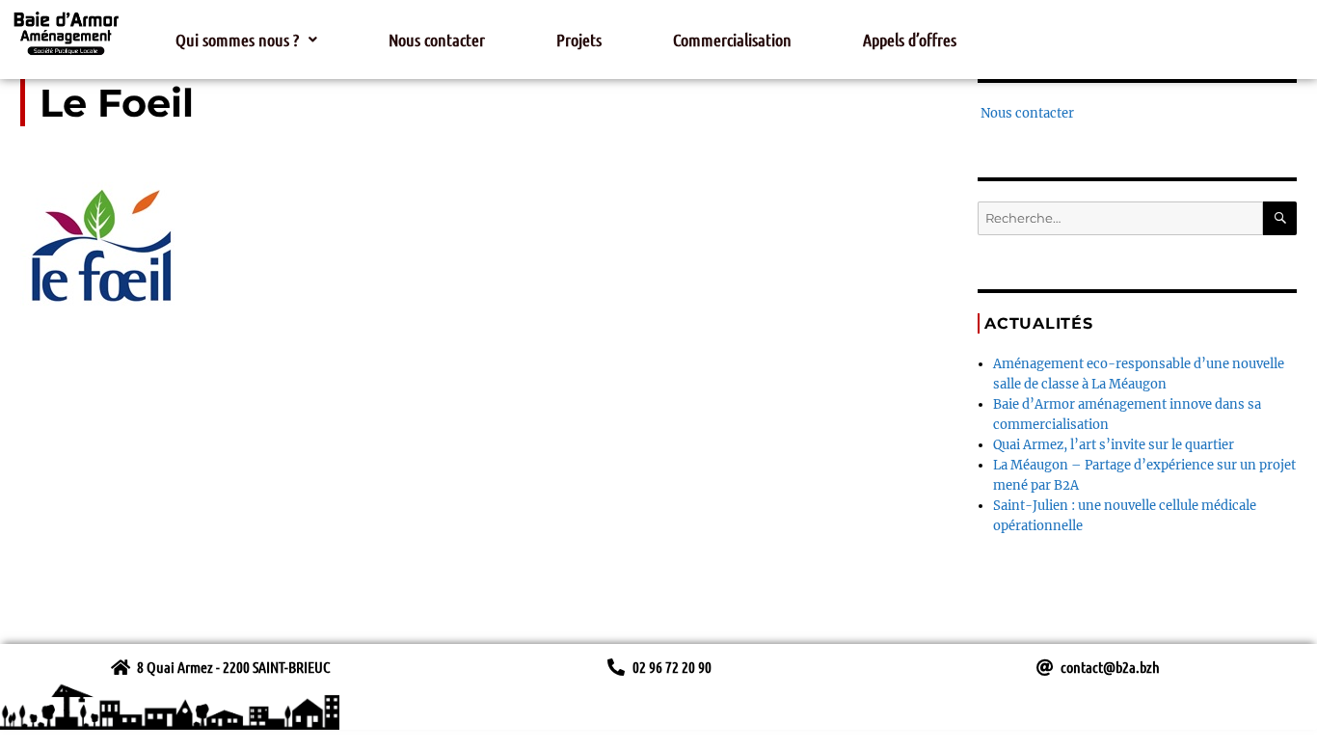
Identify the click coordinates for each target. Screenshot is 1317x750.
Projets (579, 39)
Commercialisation (732, 39)
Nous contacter (437, 39)
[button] (246, 39)
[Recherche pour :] (1120, 218)
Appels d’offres (909, 39)
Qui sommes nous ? (237, 39)
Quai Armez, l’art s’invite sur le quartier (1113, 445)
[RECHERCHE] (1280, 218)
